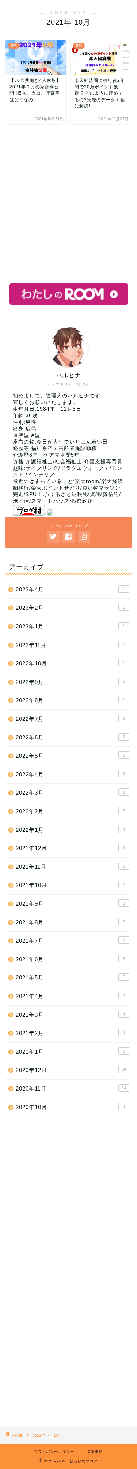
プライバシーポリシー (54, 1452)
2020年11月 (71, 1088)
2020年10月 (70, 1107)
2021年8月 (70, 922)
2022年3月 (70, 792)
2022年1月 (70, 830)
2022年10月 (70, 663)
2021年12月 (70, 848)
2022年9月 (70, 682)
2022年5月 (70, 756)
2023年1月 (70, 626)
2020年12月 (71, 1070)
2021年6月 (70, 959)
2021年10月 (70, 885)
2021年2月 (70, 1033)
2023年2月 (70, 608)
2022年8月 (70, 700)
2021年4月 (70, 996)
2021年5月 (70, 977)
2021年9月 (70, 904)
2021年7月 (70, 940)
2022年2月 (70, 811)
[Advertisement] (68, 203)
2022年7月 (70, 719)
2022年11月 (70, 645)
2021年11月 (70, 867)
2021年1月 (70, 1052)
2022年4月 (70, 774)
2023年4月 (70, 589)
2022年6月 (70, 737)
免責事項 (95, 1452)
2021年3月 (70, 1015)
